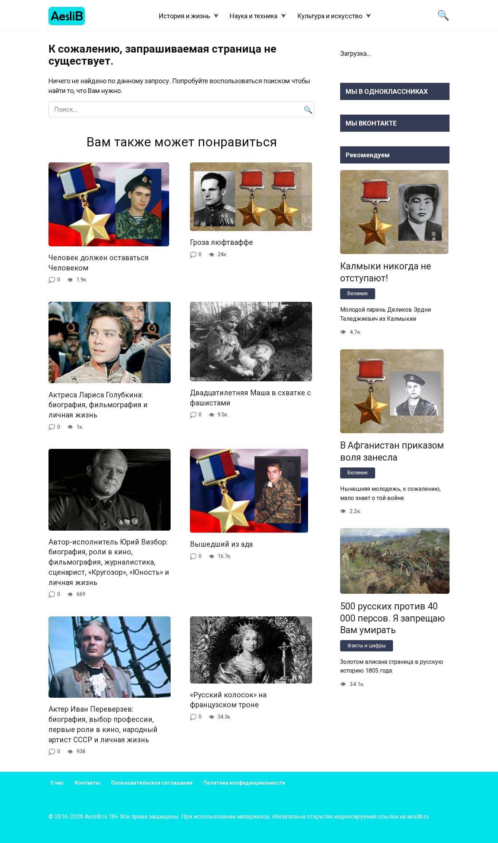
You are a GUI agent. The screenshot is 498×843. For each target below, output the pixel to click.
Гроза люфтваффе (221, 242)
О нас (57, 783)
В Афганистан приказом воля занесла (392, 451)
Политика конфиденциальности (244, 783)
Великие (357, 293)
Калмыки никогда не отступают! (385, 272)
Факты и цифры (366, 646)
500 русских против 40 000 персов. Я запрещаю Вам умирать (392, 618)
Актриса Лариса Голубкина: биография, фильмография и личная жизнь (98, 404)
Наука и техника (253, 16)
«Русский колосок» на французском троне (228, 700)
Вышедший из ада (221, 544)
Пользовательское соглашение (151, 783)
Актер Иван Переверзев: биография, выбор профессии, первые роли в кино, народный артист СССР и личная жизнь (102, 724)
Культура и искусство (329, 16)
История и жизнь (184, 16)
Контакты (87, 783)
